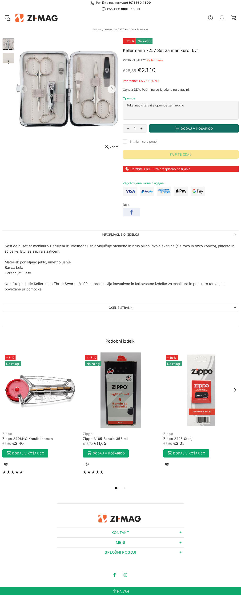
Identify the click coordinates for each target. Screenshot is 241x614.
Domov (97, 29)
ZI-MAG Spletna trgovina (37, 17)
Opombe (129, 98)
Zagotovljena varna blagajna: (144, 183)
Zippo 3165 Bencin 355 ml (105, 439)
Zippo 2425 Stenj (178, 439)
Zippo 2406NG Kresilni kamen (27, 439)
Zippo (7, 434)
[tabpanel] (40, 416)
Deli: (126, 205)
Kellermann (155, 60)
